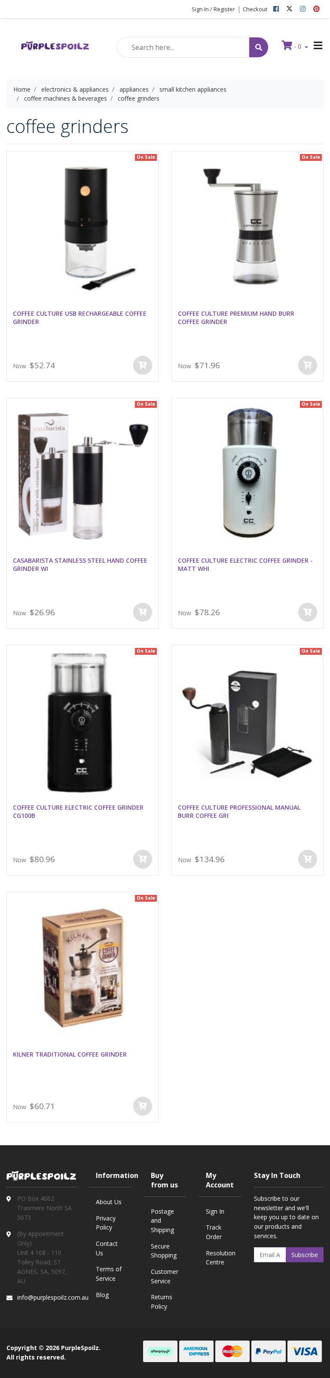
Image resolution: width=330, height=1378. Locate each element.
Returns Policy (161, 1301)
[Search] (258, 47)
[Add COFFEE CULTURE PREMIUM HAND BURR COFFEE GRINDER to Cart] (307, 365)
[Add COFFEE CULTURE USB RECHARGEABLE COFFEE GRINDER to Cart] (142, 365)
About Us (109, 1202)
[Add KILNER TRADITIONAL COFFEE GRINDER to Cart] (142, 1106)
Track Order (214, 1232)
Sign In (215, 1211)
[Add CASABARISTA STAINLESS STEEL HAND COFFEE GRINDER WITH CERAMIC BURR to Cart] (142, 612)
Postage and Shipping (162, 1220)
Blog (102, 1295)
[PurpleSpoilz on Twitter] (289, 9)
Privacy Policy (106, 1223)
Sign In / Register (213, 9)
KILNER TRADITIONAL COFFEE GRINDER (70, 1054)
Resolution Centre (220, 1258)
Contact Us (107, 1248)
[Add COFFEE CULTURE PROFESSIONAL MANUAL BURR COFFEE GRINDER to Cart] (307, 859)
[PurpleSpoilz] (55, 46)
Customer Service (164, 1276)
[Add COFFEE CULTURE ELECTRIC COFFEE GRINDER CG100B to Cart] (142, 859)
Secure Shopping (164, 1251)
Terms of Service (109, 1273)
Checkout (255, 9)
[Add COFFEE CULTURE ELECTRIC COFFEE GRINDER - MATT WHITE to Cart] (307, 612)
